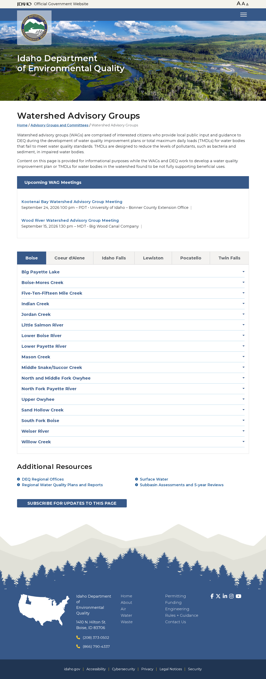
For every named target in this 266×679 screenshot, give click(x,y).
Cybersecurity (123, 669)
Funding (173, 602)
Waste (127, 622)
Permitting (175, 596)
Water (126, 615)
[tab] (133, 182)
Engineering (177, 609)
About (126, 602)
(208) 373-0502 (96, 637)
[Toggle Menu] (243, 14)
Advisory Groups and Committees (60, 125)
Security (195, 669)
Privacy (147, 669)
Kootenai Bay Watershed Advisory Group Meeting (72, 201)
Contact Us (175, 622)
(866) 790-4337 (96, 646)
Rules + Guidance (181, 615)
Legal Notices (171, 669)
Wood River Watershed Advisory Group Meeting (70, 220)
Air (123, 609)
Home (22, 125)
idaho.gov (72, 669)
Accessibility (96, 669)
